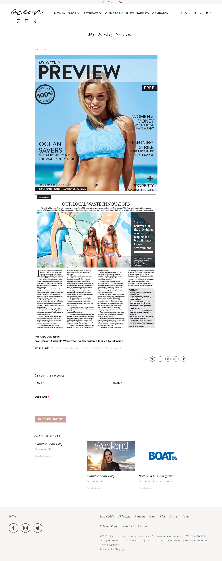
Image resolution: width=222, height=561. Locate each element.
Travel (174, 516)
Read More (41, 456)
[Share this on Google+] (175, 359)
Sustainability (137, 13)
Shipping (124, 516)
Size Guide (107, 516)
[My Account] (195, 13)
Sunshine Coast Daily (49, 444)
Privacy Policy (109, 526)
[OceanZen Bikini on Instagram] (26, 528)
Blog (163, 516)
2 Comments (165, 481)
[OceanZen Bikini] (26, 17)
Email (117, 383)
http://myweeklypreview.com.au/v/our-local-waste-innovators (86, 347)
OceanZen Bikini (119, 536)
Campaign (160, 13)
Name (39, 383)
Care (152, 516)
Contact (128, 526)
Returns (140, 516)
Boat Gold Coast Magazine (156, 476)
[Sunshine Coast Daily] (111, 456)
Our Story (114, 13)
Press (186, 516)
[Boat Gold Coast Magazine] (163, 456)
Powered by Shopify (112, 549)
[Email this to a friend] (183, 359)
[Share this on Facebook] (160, 359)
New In (60, 13)
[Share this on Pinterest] (168, 359)
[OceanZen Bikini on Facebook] (14, 528)
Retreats (91, 13)
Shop (73, 13)
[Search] (201, 13)
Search (142, 526)
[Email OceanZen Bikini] (38, 528)
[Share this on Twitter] (152, 359)
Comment (42, 396)
